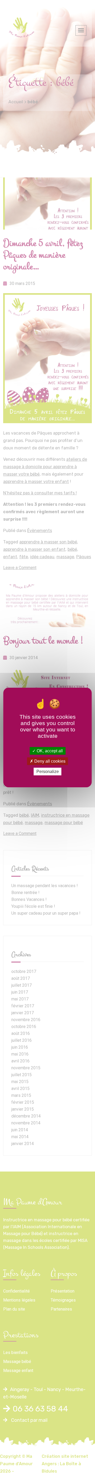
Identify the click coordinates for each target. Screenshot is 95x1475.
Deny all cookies (49, 761)
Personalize (47, 771)
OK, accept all (49, 750)
